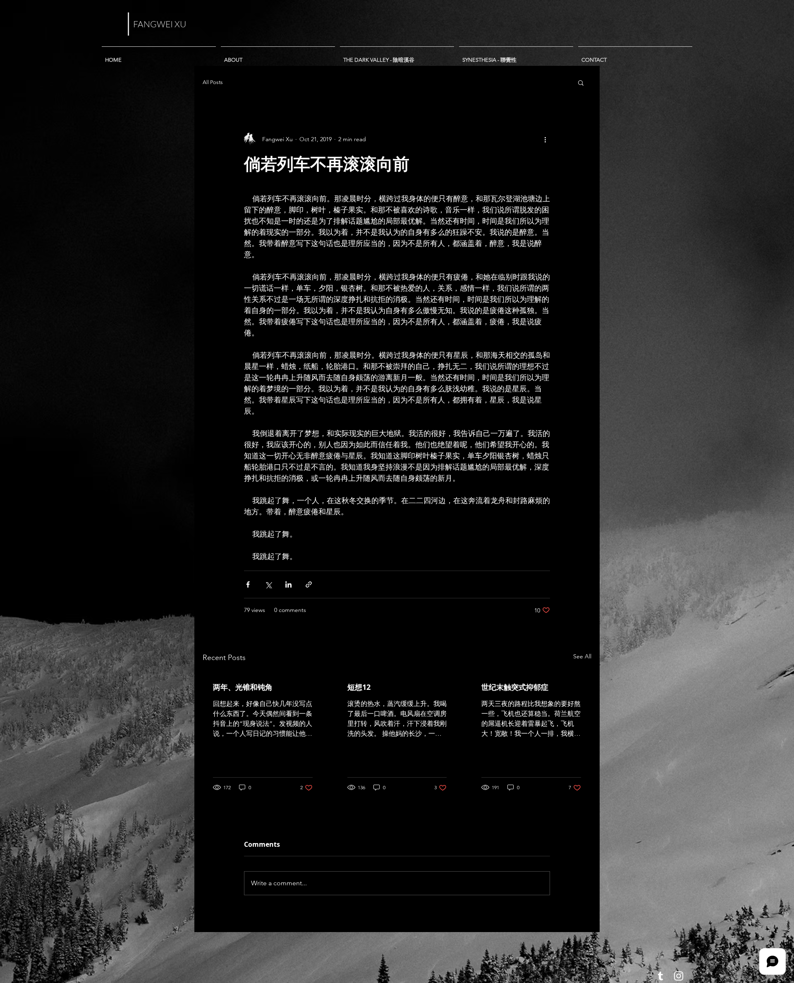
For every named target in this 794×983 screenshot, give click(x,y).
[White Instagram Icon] (678, 976)
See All (582, 656)
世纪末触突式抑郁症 (514, 687)
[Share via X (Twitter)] (268, 584)
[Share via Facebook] (248, 584)
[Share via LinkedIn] (288, 584)
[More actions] (545, 139)
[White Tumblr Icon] (660, 976)
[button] (581, 82)
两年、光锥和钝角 (243, 687)
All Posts (213, 82)
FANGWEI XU (159, 24)
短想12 (359, 687)
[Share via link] (309, 584)
